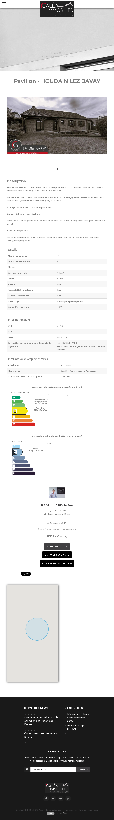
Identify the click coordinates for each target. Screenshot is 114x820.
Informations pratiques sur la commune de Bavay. (78, 717)
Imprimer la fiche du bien (57, 563)
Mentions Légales (53, 810)
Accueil (44, 56)
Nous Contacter (57, 546)
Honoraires (68, 810)
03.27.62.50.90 (59, 510)
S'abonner (82, 769)
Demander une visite (57, 555)
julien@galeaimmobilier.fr (58, 514)
